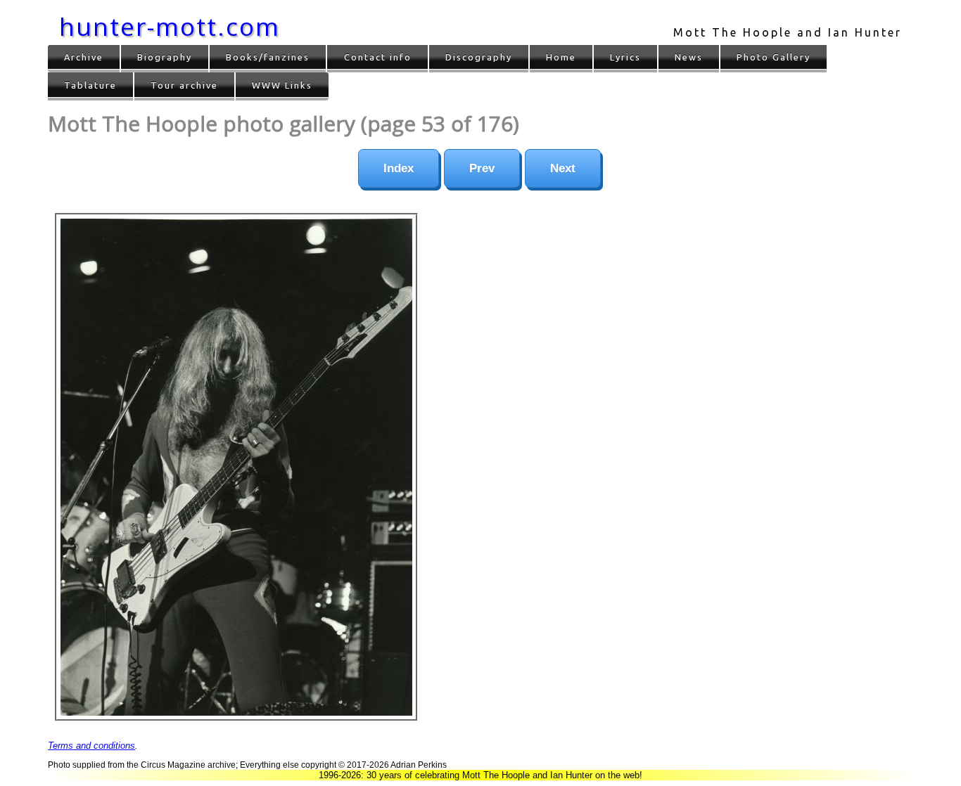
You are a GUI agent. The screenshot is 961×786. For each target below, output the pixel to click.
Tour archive (184, 85)
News (689, 57)
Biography (164, 57)
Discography (478, 57)
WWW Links (282, 85)
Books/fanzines (268, 57)
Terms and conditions (91, 745)
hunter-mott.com (169, 26)
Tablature (90, 85)
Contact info (378, 57)
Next (562, 168)
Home (561, 57)
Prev (482, 168)
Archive (83, 57)
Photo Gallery (773, 57)
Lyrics (625, 57)
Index (398, 168)
